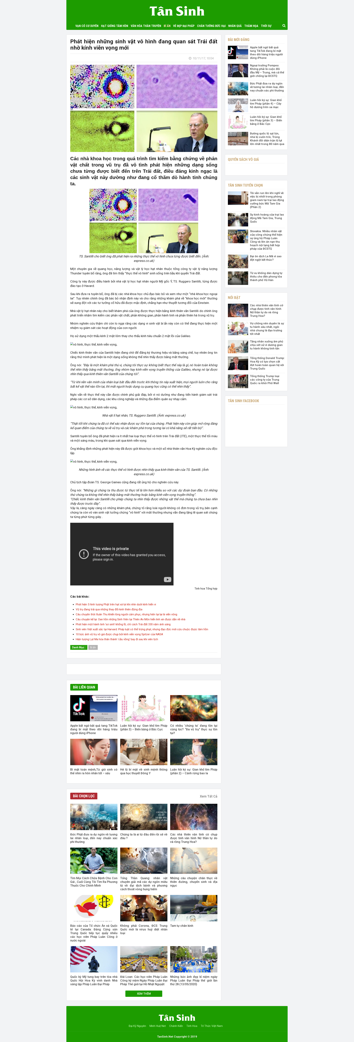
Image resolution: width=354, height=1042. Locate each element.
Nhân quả (235, 26)
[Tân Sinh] (177, 10)
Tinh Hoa (191, 1026)
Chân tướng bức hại (211, 26)
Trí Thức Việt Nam (212, 1026)
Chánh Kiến (176, 1026)
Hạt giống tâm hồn (114, 26)
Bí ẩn (167, 26)
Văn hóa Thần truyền (146, 26)
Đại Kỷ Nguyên (137, 1026)
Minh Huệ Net (158, 1026)
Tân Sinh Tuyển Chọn (245, 185)
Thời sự (266, 26)
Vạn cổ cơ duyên (86, 26)
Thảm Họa (251, 26)
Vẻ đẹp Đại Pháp (184, 26)
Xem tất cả (208, 796)
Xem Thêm (144, 993)
